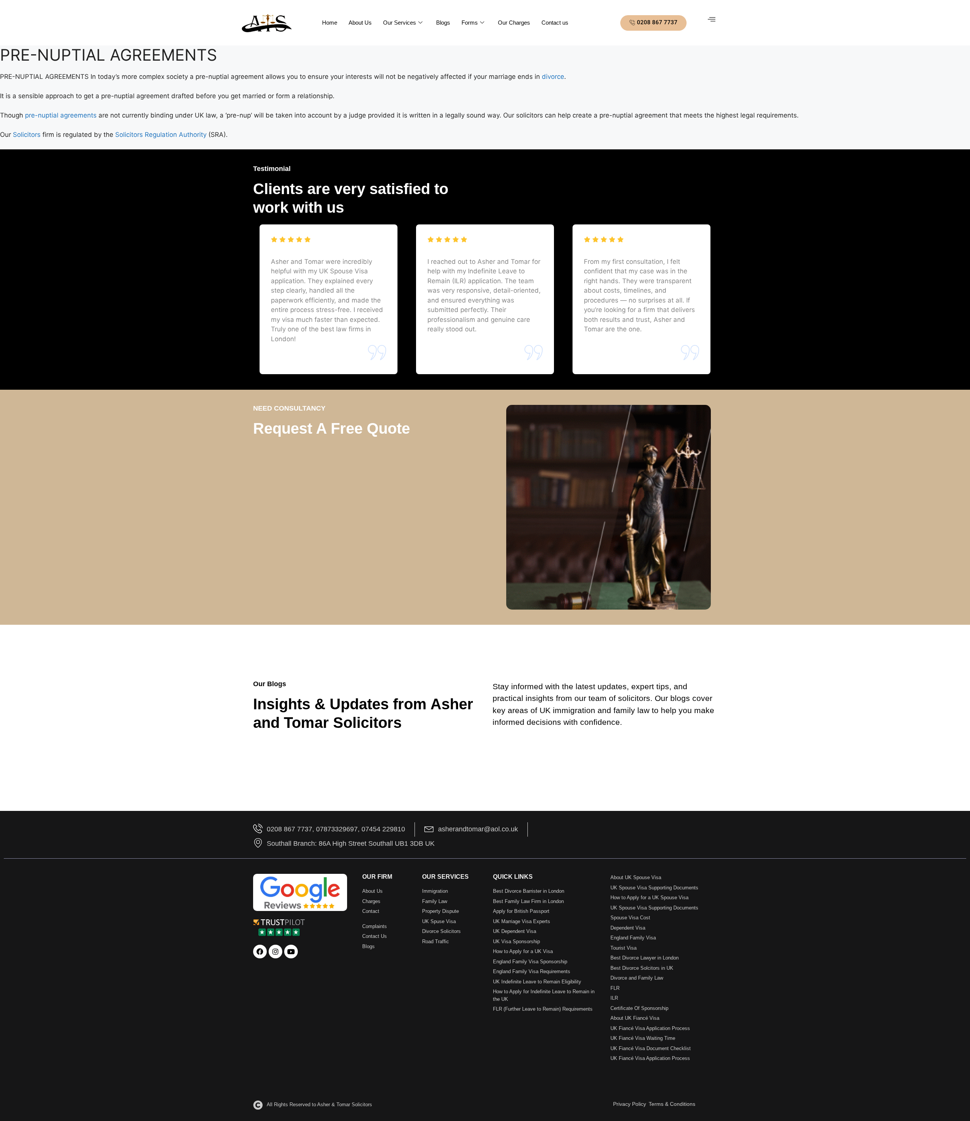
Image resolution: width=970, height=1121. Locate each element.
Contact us (554, 22)
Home (329, 22)
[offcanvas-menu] (711, 19)
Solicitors (27, 134)
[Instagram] (275, 951)
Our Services (399, 22)
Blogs (443, 22)
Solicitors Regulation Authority (160, 134)
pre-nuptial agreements (62, 115)
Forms (470, 22)
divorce (553, 76)
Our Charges (514, 22)
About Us (360, 22)
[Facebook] (260, 951)
